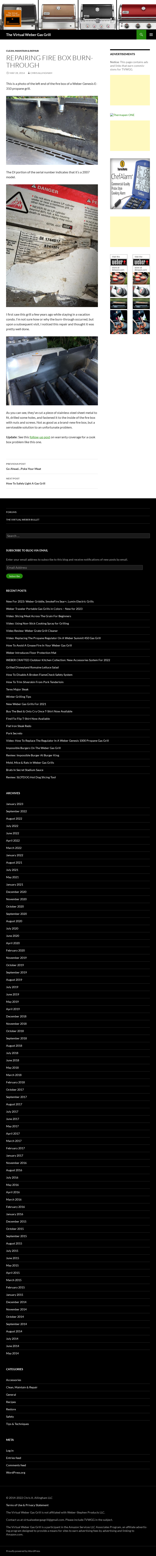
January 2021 (14, 884)
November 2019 (16, 957)
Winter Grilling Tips (18, 696)
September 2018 (16, 1038)
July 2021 (12, 869)
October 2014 (15, 1316)
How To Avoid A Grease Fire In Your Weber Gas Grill (39, 645)
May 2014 (12, 1353)
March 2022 (14, 848)
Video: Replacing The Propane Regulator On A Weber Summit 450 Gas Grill (53, 638)
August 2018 (14, 1045)
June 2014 (12, 1346)
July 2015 (12, 1250)
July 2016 (12, 1177)
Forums (11, 512)
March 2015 (14, 1280)
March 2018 (14, 1075)
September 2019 (16, 972)
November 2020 (16, 899)
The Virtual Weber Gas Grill (28, 34)
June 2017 (12, 1119)
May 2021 (12, 877)
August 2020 (14, 921)
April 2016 (13, 1192)
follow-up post (40, 437)
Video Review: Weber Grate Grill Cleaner (32, 630)
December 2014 (16, 1302)
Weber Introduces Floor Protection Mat (31, 652)
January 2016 (14, 1214)
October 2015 (15, 1228)
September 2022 (16, 811)
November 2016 (16, 1163)
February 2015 (15, 1287)
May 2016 (12, 1184)
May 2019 (12, 1001)
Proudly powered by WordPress (23, 1551)
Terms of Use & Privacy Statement (27, 1505)
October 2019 (15, 965)
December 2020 (16, 891)
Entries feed (13, 1458)
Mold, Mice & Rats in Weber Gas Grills (30, 762)
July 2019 (12, 987)
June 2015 (12, 1258)
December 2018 (16, 1016)
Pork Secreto (14, 733)
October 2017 (15, 1089)
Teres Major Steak (17, 689)
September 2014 (16, 1324)
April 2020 (13, 943)
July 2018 (12, 1053)
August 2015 (14, 1243)
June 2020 (12, 935)
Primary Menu (151, 34)
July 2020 (12, 928)
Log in (10, 1450)
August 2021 (14, 862)
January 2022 (14, 855)
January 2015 (14, 1294)
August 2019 (14, 979)
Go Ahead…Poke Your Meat (23, 466)
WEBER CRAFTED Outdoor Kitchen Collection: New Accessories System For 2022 (58, 660)
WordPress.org (15, 1472)
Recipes (11, 1402)
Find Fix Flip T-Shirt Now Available (28, 718)
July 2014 (12, 1338)
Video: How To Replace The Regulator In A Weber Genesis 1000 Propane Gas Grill (57, 740)
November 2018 (16, 1023)
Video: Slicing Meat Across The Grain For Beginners (38, 616)
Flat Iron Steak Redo (18, 726)
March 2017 (14, 1141)
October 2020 (15, 906)
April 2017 (13, 1133)
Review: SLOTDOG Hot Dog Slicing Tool (31, 777)
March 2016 (14, 1199)
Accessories (13, 1380)
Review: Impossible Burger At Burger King (32, 755)
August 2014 (14, 1331)
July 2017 (12, 1111)
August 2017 (14, 1104)
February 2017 (15, 1148)
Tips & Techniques (17, 1424)
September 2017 (16, 1097)
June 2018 (12, 1060)
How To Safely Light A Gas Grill (25, 481)
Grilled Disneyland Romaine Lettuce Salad (32, 667)
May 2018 (12, 1067)
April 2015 (13, 1272)
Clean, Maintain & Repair (22, 50)
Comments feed (16, 1465)
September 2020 (16, 913)
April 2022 (13, 840)
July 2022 (12, 826)
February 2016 (15, 1206)
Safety (10, 1416)
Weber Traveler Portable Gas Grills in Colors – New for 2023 (44, 608)
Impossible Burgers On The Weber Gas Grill (33, 748)
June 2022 (12, 833)
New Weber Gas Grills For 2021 (26, 704)
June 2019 (12, 994)
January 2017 (14, 1155)
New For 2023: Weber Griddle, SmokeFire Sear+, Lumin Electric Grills (50, 601)
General (11, 1394)
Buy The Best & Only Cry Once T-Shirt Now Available (39, 711)
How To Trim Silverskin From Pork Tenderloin (35, 682)
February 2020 (15, 950)
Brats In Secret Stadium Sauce (24, 770)
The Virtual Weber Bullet (22, 519)
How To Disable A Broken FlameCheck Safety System (39, 674)
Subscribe (14, 576)
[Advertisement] (130, 90)
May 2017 (12, 1126)
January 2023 (14, 804)
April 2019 (13, 1009)
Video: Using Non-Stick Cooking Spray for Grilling (37, 623)
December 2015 (16, 1221)
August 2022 (14, 818)
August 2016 (14, 1170)
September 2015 (16, 1236)
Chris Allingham (41, 72)
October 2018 (15, 1031)
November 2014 (16, 1309)
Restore (11, 1409)
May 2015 (12, 1265)
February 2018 (15, 1082)
